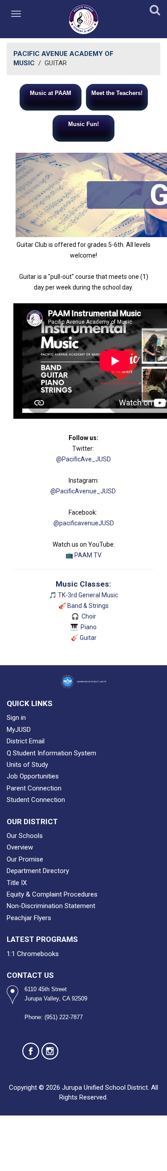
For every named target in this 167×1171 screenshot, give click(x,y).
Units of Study (27, 765)
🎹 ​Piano (83, 627)
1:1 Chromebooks (33, 954)
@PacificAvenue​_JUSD (83, 491)
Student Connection (36, 800)
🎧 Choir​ (83, 616)
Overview (20, 847)
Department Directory (38, 871)
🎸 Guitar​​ (84, 637)
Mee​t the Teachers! (117, 93)
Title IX (17, 883)
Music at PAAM (50, 93)
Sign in (16, 718)
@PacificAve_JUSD (83, 459)
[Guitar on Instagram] (49, 1051)
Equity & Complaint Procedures (52, 894)
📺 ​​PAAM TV (83, 555)
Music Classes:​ (83, 584)
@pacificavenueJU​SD (83, 523)
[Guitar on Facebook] (30, 1051)
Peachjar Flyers (29, 918)
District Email (26, 741)
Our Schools (25, 836)
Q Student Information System (51, 753)
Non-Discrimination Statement (51, 906)
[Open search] (155, 12)
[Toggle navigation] (17, 14)
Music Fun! (83, 124)
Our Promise (25, 859)
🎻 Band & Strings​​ (83, 605)
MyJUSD (19, 730)
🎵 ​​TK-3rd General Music (83, 595)
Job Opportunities (33, 776)
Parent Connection (34, 788)
